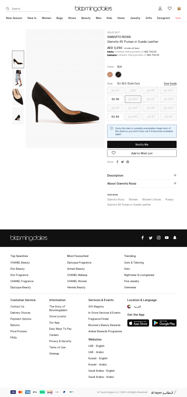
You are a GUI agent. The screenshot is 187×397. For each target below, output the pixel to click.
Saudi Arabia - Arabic (101, 376)
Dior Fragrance (19, 274)
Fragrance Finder (98, 318)
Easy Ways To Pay (60, 328)
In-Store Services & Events (104, 312)
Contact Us (17, 306)
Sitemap (54, 353)
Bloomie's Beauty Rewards (104, 325)
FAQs (13, 337)
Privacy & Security (60, 341)
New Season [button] (14, 18)
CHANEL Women (77, 281)
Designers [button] (163, 18)
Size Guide (170, 83)
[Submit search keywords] (7, 8)
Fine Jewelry (131, 281)
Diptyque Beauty (20, 287)
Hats (127, 268)
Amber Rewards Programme (105, 331)
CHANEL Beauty (20, 262)
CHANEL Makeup (77, 274)
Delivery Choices (20, 312)
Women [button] (46, 18)
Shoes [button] (72, 18)
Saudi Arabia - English (101, 370)
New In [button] (32, 18)
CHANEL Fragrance (21, 281)
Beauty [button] (86, 18)
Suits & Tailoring (134, 262)
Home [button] (121, 18)
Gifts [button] (149, 18)
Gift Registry (96, 306)
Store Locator (57, 316)
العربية (137, 306)
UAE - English (96, 345)
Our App (54, 322)
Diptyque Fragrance (79, 262)
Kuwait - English (98, 358)
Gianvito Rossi (119, 37)
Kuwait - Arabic (97, 364)
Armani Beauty (76, 268)
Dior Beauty (17, 268)
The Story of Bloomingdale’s (58, 308)
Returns (15, 325)
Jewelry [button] (135, 18)
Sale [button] (178, 18)
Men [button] (99, 18)
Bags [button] (59, 18)
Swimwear (130, 287)
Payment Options (20, 318)
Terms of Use (57, 347)
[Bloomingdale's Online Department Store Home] (93, 8)
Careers (54, 334)
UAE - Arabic (96, 352)
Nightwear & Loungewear (139, 274)
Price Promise (18, 331)
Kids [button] (109, 18)
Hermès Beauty (76, 287)
